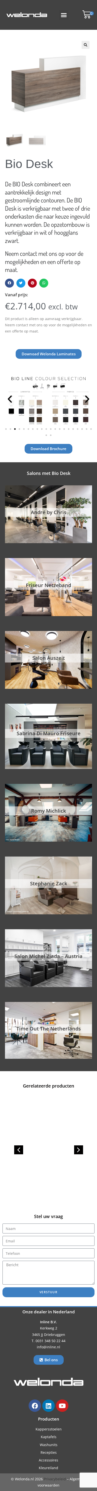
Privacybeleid (55, 1479)
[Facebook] (35, 1405)
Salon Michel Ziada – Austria (48, 956)
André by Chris (48, 512)
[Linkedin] (48, 1405)
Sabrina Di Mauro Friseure (49, 733)
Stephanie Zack (48, 883)
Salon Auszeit (48, 658)
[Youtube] (62, 1405)
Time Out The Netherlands (48, 1028)
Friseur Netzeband (48, 585)
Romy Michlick (48, 810)
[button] (64, 15)
